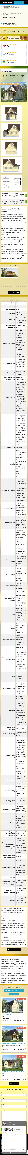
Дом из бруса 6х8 (6, 1014)
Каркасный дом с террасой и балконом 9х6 (13, 1043)
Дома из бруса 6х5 (19, 990)
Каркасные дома (11, 69)
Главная (3, 69)
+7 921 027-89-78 (6, 2)
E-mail (2, 1104)
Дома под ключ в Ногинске (16, 31)
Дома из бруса (14, 1083)
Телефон (3, 1098)
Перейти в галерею (13, 292)
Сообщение (4, 1110)
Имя (2, 1092)
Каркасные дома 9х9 (14, 994)
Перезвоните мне (19, 2)
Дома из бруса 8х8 (9, 990)
